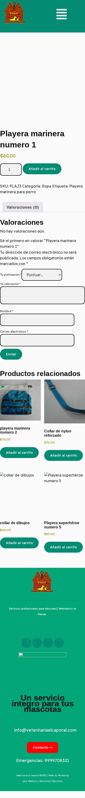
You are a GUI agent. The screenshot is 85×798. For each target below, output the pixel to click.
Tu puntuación (10, 274)
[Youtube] (59, 643)
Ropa (46, 186)
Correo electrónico (14, 331)
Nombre (6, 311)
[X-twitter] (37, 643)
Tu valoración (10, 284)
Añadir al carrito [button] (19, 452)
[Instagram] (48, 643)
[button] (42, 14)
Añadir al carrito (42, 169)
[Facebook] (26, 643)
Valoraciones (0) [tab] (23, 207)
